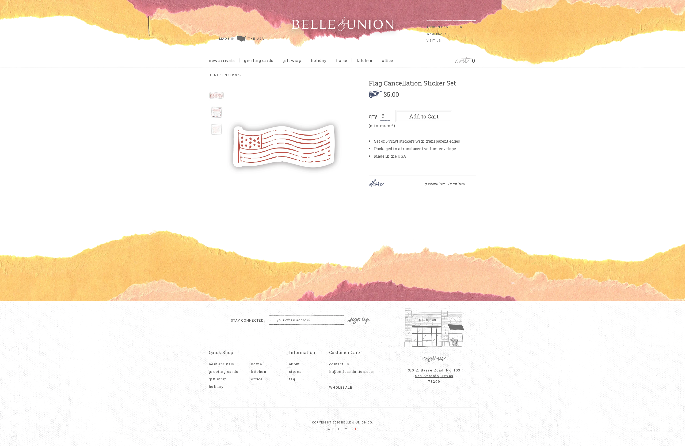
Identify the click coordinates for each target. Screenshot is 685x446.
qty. (373, 116)
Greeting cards (258, 60)
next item (457, 184)
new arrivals (222, 60)
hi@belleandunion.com (349, 371)
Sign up (358, 320)
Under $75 (232, 75)
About (294, 364)
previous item (435, 184)
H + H (353, 429)
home (341, 60)
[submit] (473, 15)
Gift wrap (292, 60)
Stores (295, 371)
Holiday (318, 60)
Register (454, 27)
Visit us (434, 40)
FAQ (292, 379)
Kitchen (364, 60)
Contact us (339, 364)
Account (435, 27)
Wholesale (436, 34)
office (387, 60)
